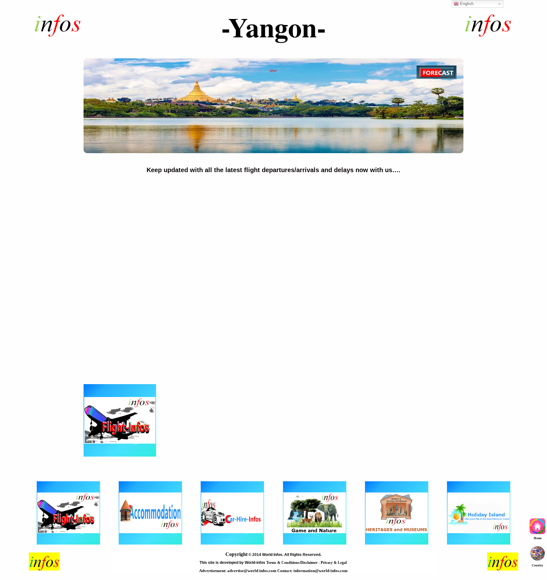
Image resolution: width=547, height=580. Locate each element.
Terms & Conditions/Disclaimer (292, 562)
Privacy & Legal (334, 562)
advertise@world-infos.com (252, 570)
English (466, 3)
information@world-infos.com (320, 570)
